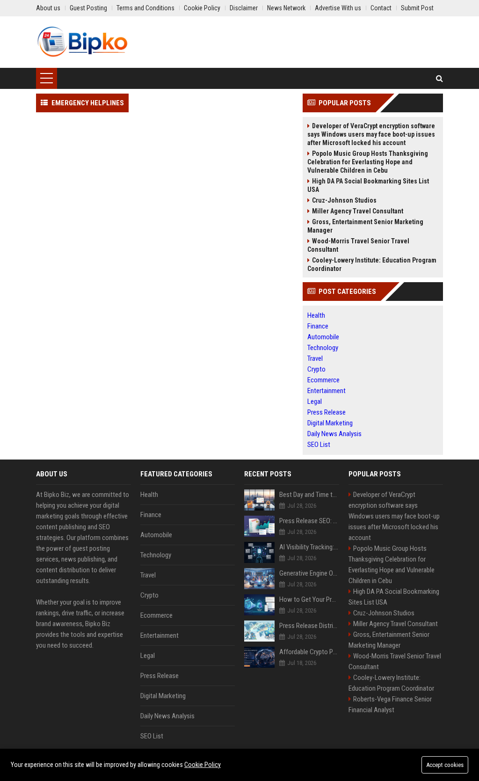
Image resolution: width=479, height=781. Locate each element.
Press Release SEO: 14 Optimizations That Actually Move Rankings (309, 521)
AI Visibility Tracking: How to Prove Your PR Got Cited (309, 547)
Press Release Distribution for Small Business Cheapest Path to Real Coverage (309, 625)
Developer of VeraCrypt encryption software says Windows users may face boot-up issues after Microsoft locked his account (371, 134)
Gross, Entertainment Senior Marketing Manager (365, 226)
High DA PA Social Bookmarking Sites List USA (368, 185)
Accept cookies (445, 764)
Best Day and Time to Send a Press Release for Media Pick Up (309, 494)
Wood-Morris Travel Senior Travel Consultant (358, 245)
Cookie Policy (202, 764)
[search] (439, 78)
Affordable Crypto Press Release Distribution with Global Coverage (309, 652)
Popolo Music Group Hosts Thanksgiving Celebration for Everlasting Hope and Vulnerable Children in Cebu (367, 162)
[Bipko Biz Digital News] (82, 42)
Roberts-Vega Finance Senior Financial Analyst (390, 704)
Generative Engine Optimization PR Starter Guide (309, 573)
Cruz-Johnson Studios (344, 200)
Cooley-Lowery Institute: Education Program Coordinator (371, 264)
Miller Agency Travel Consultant (357, 211)
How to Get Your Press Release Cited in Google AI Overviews (309, 599)
